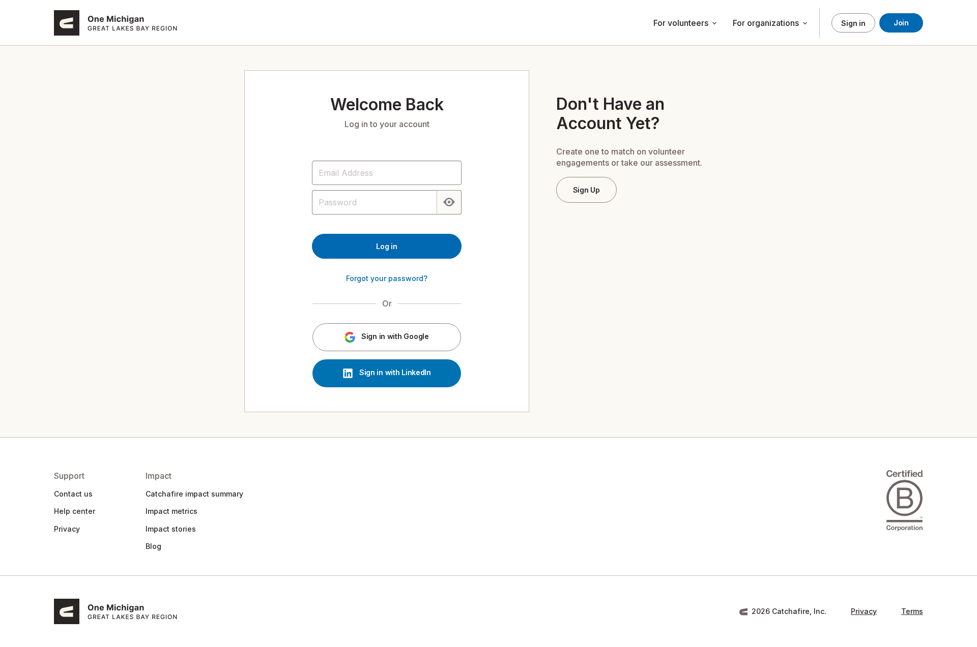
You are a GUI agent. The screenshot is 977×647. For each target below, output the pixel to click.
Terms (912, 611)
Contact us (73, 493)
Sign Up (586, 190)
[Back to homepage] (135, 23)
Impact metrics (171, 511)
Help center (74, 511)
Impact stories (171, 529)
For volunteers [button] (686, 23)
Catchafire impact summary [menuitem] (194, 493)
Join (901, 22)
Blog (153, 546)
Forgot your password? (386, 278)
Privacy (67, 529)
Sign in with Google (393, 336)
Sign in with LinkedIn (394, 372)
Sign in (853, 23)
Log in (386, 246)
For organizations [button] (771, 23)
